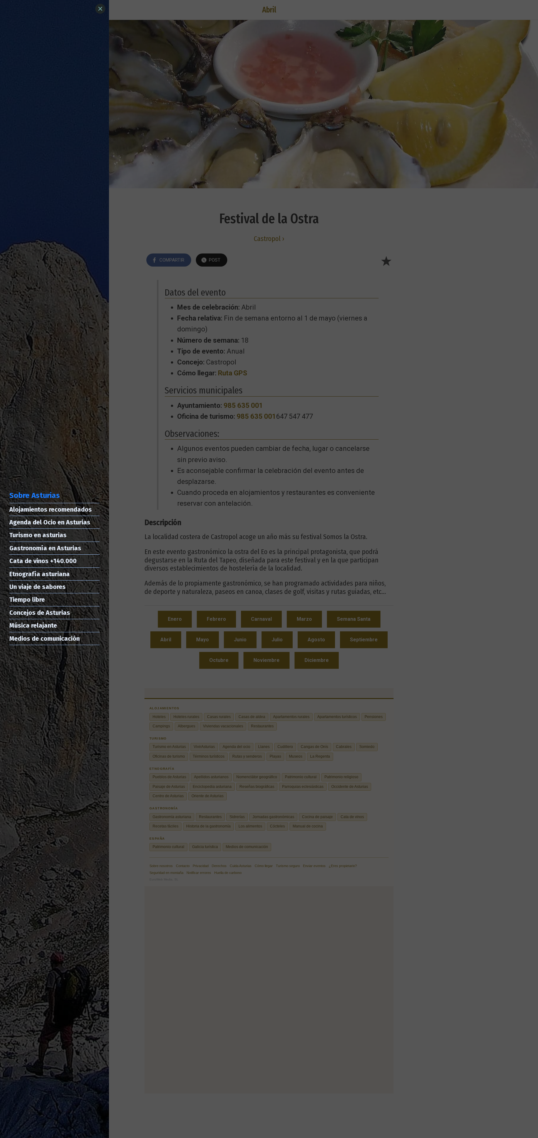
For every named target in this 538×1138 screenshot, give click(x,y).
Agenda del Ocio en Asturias (49, 522)
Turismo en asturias (38, 535)
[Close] (100, 9)
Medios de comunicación (44, 638)
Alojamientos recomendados (50, 509)
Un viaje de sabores (37, 587)
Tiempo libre (27, 599)
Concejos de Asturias (39, 612)
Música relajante (33, 625)
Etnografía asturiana (39, 574)
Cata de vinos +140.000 (43, 561)
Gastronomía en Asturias (45, 548)
